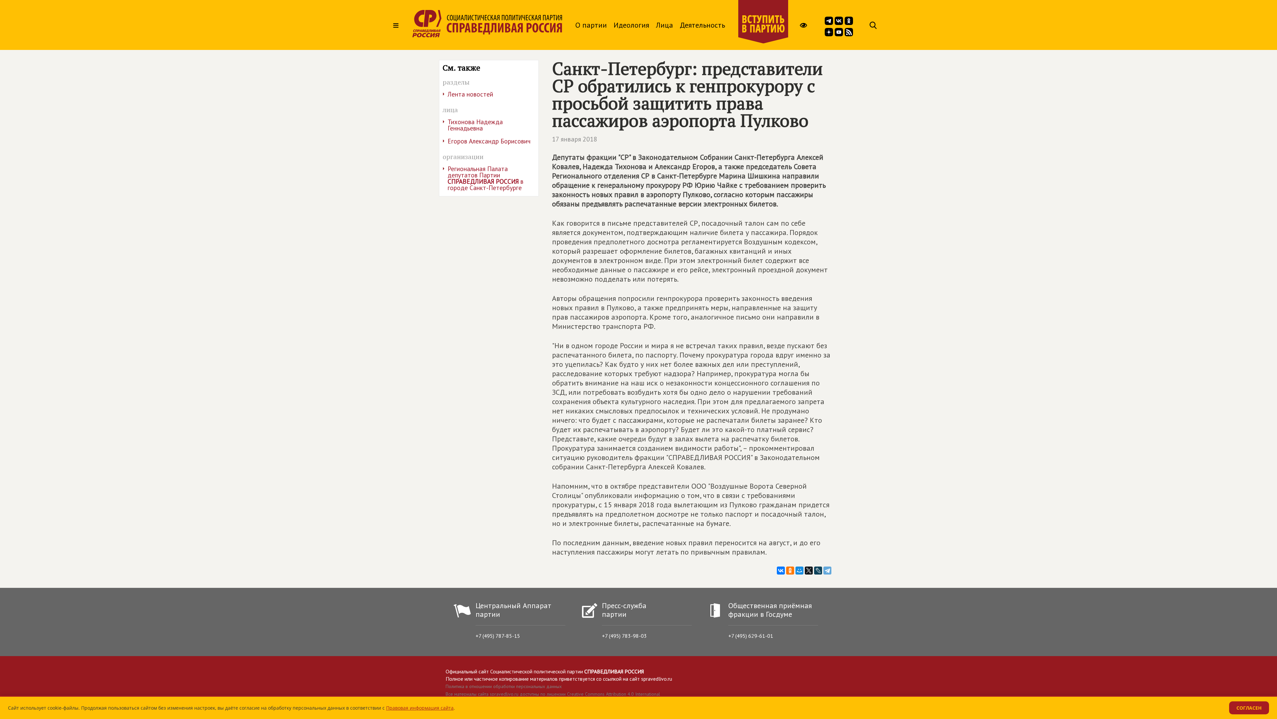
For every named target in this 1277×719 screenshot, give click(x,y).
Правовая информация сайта (420, 708)
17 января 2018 (574, 139)
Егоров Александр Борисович (489, 141)
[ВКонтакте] (781, 571)
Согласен (1249, 708)
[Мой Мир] (799, 571)
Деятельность (702, 25)
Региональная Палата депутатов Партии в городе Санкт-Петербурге (485, 178)
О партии (591, 25)
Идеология (631, 25)
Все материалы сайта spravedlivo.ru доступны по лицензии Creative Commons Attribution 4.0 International (553, 694)
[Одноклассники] (790, 571)
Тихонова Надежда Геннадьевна (475, 125)
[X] (809, 571)
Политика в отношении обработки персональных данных (504, 686)
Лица (664, 25)
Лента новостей (470, 94)
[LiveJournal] (818, 571)
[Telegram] (827, 571)
